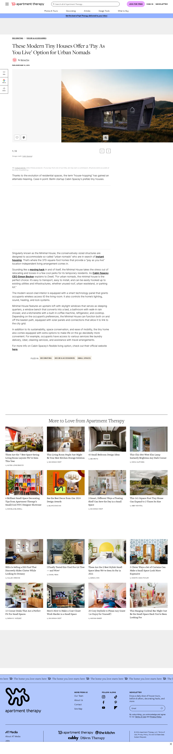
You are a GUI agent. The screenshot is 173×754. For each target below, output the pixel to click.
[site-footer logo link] (11, 732)
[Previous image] (102, 151)
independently (20, 168)
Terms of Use (140, 717)
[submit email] (161, 708)
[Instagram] (103, 696)
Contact (78, 704)
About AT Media (12, 736)
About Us (78, 700)
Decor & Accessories (36, 38)
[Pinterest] (115, 702)
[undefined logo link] (28, 4)
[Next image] (108, 151)
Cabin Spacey (27, 156)
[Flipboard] (115, 707)
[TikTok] (115, 696)
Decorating (71, 10)
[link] (24, 458)
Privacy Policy (155, 717)
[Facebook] (103, 702)
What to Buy (123, 10)
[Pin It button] (23, 137)
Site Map (78, 708)
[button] (61, 116)
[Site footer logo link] (38, 699)
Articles (87, 10)
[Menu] (7, 4)
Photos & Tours (51, 10)
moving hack (37, 269)
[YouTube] (103, 707)
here (15, 349)
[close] (171, 744)
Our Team (78, 695)
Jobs (7, 740)
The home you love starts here (22, 678)
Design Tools (104, 10)
